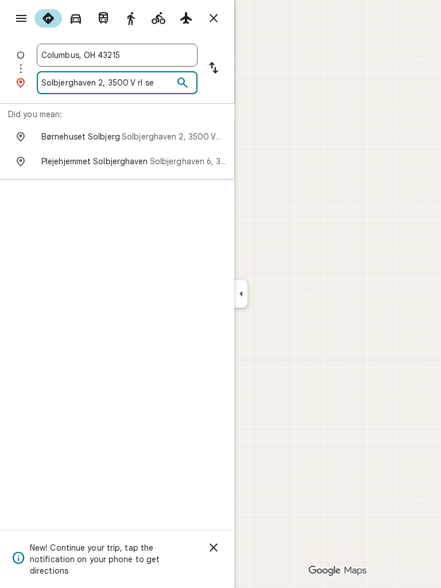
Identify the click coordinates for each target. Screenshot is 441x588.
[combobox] (117, 55)
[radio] (48, 18)
